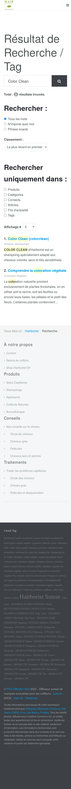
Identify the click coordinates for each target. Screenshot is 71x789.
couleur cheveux (17, 566)
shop (61, 589)
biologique (10, 542)
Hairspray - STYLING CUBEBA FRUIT (23, 627)
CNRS (15, 712)
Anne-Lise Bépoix (29, 712)
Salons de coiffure (17, 360)
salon (55, 589)
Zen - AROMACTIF (52, 673)
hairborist (9, 538)
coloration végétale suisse (16, 571)
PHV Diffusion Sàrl (18, 689)
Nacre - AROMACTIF (36, 655)
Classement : (13, 139)
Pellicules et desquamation (25, 493)
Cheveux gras (17, 441)
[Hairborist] (9, 5)
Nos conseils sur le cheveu (23, 427)
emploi (20, 543)
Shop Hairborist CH (18, 368)
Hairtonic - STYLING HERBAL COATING (39, 622)
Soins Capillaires (16, 382)
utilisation (52, 547)
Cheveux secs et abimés (23, 456)
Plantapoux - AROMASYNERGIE (42, 646)
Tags (11, 215)
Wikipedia (30, 708)
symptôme (36, 543)
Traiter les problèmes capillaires (26, 471)
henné (60, 557)
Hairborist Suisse (41, 596)
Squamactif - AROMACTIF (32, 669)
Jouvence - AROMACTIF (16, 678)
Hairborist (31, 331)
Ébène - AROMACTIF (30, 660)
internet (7, 597)
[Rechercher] (59, 81)
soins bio (33, 552)
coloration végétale (26, 561)
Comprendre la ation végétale (37, 270)
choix (18, 547)
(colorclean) (28, 238)
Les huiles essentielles (24, 585)
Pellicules (14, 448)
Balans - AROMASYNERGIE (40, 641)
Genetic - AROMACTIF (30, 673)
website (15, 597)
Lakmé (57, 693)
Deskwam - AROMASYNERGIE (20, 650)
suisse (54, 542)
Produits (14, 189)
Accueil (32, 571)
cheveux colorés (33, 566)
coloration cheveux (44, 561)
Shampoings (14, 390)
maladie (27, 543)
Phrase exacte (18, 129)
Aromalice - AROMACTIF (41, 664)
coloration (18, 557)
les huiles (8, 557)
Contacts (14, 199)
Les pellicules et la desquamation (29, 580)
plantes (34, 557)
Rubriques (17, 589)
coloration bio (10, 561)
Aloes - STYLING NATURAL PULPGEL (36, 636)
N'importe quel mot (21, 124)
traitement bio (21, 552)
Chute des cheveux (20, 478)
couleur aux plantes (47, 557)
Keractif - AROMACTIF (15, 664)
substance (33, 547)
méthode (46, 543)
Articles (13, 205)
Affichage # (12, 227)
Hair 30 (18, 698)
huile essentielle (24, 538)
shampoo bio (44, 552)
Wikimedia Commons (48, 708)
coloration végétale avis (53, 566)
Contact (11, 353)
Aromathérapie (15, 412)
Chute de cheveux (19, 434)
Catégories (15, 194)
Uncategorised (53, 580)
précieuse (42, 547)
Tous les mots (17, 119)
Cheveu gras (16, 485)
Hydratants (13, 397)
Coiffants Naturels (17, 404)
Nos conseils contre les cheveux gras (29, 575)
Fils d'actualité (18, 210)
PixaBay (44, 712)
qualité (25, 547)
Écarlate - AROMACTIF (53, 660)
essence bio (39, 538)
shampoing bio (57, 552)
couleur (26, 557)
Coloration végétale (44, 585)
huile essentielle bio (54, 538)
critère (12, 547)
